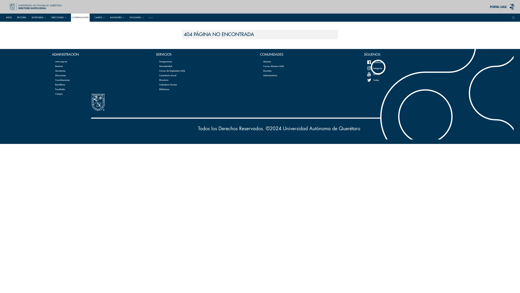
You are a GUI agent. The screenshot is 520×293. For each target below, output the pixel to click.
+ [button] (149, 18)
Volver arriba (435, 51)
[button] (513, 18)
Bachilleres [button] (116, 18)
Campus (59, 94)
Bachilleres (60, 85)
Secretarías (60, 71)
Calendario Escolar (168, 85)
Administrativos (270, 75)
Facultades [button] (135, 18)
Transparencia (165, 62)
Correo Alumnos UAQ (273, 66)
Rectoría (21, 18)
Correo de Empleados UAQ (172, 71)
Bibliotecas (164, 89)
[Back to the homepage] (35, 7)
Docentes (267, 71)
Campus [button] (98, 18)
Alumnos (267, 62)
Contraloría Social (167, 75)
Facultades (60, 89)
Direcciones (60, 75)
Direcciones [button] (57, 18)
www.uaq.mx (61, 62)
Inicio (9, 18)
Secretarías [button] (37, 18)
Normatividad (165, 66)
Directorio (163, 80)
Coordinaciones (80, 18)
